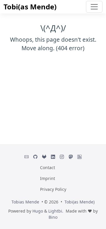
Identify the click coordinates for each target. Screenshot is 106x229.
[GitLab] (44, 156)
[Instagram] (61, 156)
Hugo (37, 211)
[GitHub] (35, 156)
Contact (47, 167)
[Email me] (26, 156)
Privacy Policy (53, 189)
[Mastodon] (70, 156)
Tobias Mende (25, 202)
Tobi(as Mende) (30, 6)
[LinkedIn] (53, 156)
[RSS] (79, 156)
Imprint (47, 178)
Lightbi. (55, 211)
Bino (53, 217)
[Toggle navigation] (94, 7)
